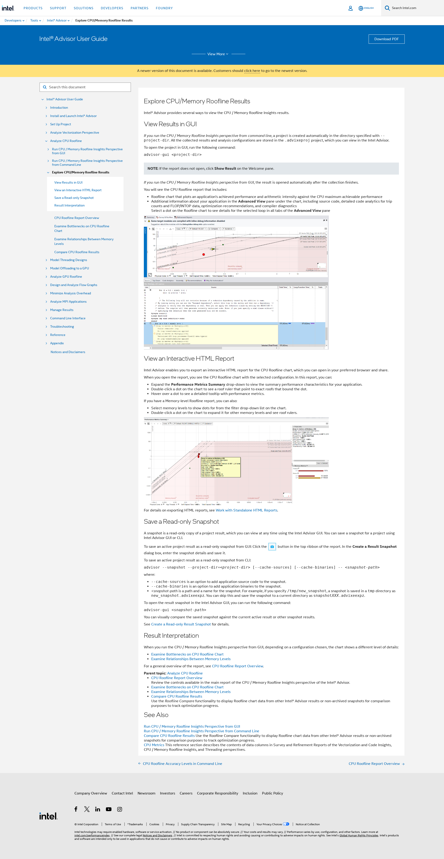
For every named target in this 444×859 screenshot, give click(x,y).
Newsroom (146, 793)
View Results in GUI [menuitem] (68, 182)
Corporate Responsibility (217, 793)
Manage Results (62, 310)
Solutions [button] (83, 8)
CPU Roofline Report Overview (76, 218)
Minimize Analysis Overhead (70, 293)
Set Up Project (60, 124)
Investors (167, 793)
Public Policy (272, 793)
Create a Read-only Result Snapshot (181, 624)
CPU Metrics (154, 745)
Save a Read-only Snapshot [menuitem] (74, 198)
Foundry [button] (164, 8)
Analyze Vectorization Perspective (74, 133)
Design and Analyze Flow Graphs (73, 285)
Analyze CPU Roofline (66, 141)
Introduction (59, 108)
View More (216, 54)
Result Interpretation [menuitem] (69, 205)
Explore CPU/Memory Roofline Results (80, 172)
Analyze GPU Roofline (66, 277)
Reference (57, 335)
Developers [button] (112, 8)
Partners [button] (139, 8)
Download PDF (386, 39)
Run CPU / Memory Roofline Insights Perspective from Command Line (87, 163)
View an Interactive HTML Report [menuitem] (78, 190)
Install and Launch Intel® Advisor (73, 116)
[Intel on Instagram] (119, 810)
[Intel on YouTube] (109, 810)
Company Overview (90, 793)
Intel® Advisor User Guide (64, 99)
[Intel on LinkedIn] (98, 810)
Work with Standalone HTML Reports (246, 510)
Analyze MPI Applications (68, 302)
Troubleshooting (62, 327)
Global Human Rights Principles (358, 835)
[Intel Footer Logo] (48, 815)
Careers (186, 793)
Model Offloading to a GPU (69, 268)
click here (252, 70)
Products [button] (33, 8)
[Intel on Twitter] (87, 810)
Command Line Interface (68, 318)
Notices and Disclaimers (68, 352)
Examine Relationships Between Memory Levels (191, 659)
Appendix (57, 343)
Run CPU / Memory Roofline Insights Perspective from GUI (87, 151)
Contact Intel (122, 793)
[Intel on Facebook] (76, 810)
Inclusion (250, 793)
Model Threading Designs (68, 260)
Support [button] (58, 8)
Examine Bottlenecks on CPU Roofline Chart (187, 654)
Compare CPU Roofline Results (76, 252)
